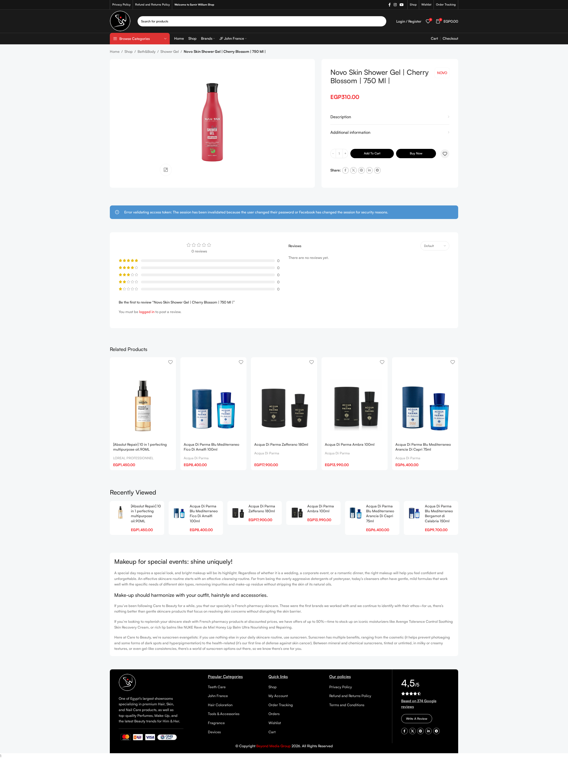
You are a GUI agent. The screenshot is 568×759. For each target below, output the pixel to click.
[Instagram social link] (395, 4)
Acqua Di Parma (196, 458)
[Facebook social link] (389, 4)
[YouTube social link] (401, 4)
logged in (146, 312)
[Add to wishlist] (445, 154)
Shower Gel (169, 51)
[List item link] (235, 687)
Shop (128, 51)
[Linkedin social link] (369, 170)
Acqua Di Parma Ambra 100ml (350, 444)
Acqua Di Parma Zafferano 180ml (281, 444)
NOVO (442, 73)
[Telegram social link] (377, 170)
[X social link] (353, 170)
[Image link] (127, 682)
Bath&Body (147, 51)
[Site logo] (120, 20)
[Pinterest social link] (361, 170)
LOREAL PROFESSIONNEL (133, 458)
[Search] (381, 21)
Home (115, 51)
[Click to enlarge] (165, 169)
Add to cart (372, 153)
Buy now (416, 153)
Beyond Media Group (273, 746)
